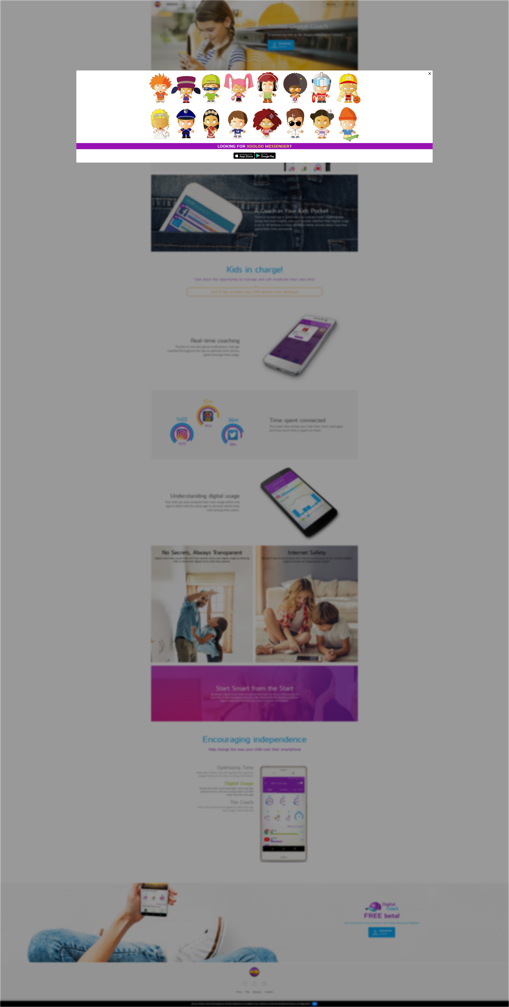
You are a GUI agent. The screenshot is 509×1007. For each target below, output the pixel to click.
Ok (315, 1004)
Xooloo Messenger (268, 146)
